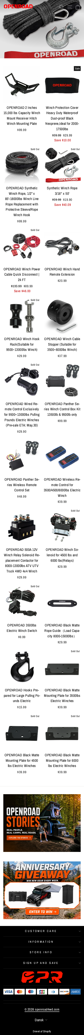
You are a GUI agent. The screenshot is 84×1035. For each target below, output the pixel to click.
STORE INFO (41, 952)
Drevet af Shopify (42, 1031)
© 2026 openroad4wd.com (42, 1009)
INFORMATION (41, 942)
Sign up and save (41, 963)
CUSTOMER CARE (41, 931)
